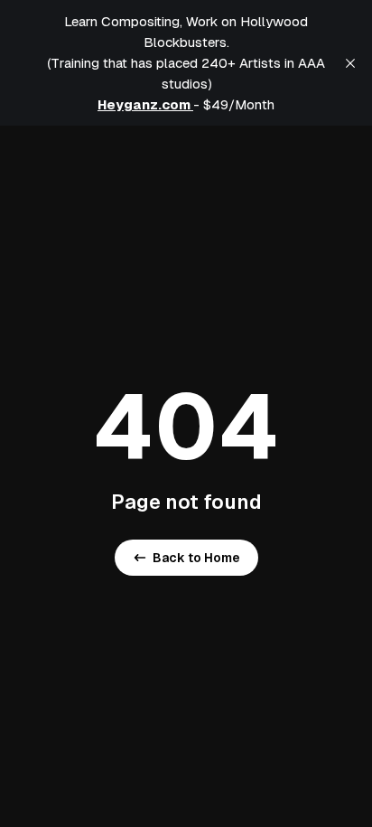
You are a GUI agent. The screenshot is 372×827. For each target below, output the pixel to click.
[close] (350, 63)
